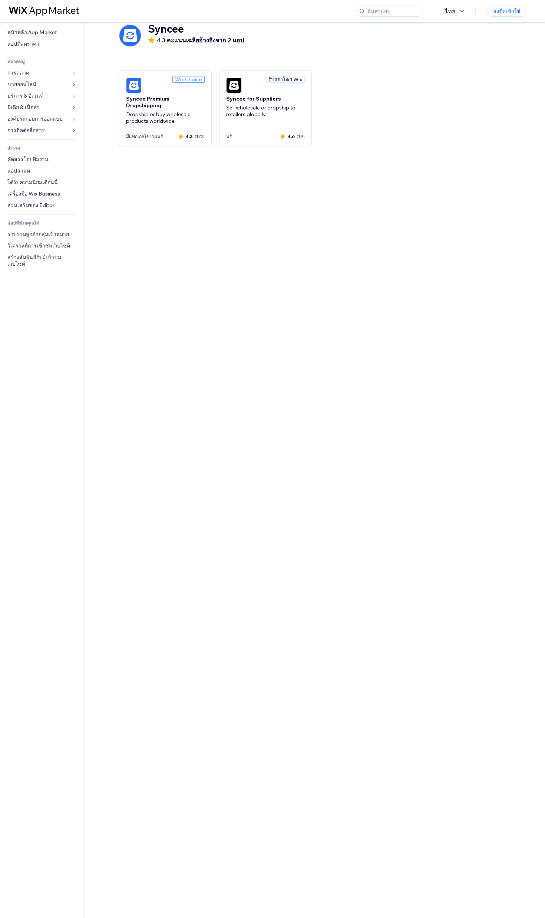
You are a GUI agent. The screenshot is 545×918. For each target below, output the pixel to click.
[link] (42, 32)
